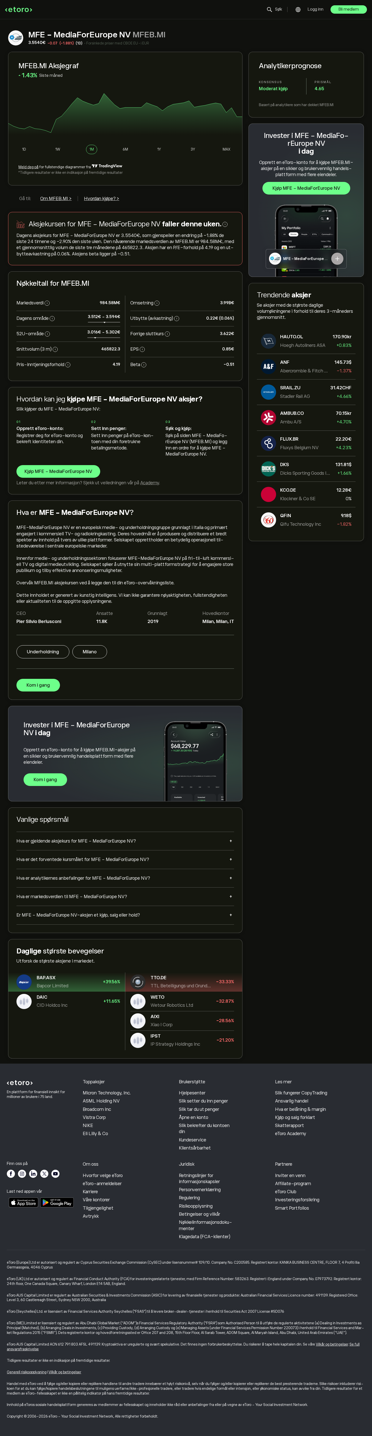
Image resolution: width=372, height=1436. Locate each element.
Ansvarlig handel (291, 1101)
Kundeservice (192, 1139)
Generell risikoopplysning (27, 1372)
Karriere (90, 1191)
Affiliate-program (293, 1183)
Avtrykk (91, 1216)
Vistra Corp (94, 1117)
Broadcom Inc (97, 1109)
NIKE (88, 1125)
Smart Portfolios (292, 1208)
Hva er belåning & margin (300, 1109)
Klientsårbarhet (195, 1148)
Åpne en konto (193, 1117)
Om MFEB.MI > (56, 198)
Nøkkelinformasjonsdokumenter (205, 1225)
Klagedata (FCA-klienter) (204, 1236)
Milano (90, 651)
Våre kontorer (96, 1199)
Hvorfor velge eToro (103, 1175)
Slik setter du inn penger (203, 1101)
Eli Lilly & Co (95, 1133)
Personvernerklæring (200, 1189)
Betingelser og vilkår (199, 1214)
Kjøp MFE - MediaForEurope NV (306, 188)
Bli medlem (349, 9)
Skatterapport (289, 1125)
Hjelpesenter (192, 1092)
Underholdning (43, 651)
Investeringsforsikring (297, 1199)
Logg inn (315, 9)
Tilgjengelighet (98, 1208)
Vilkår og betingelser (332, 1344)
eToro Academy (290, 1133)
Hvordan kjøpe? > (101, 198)
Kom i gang (38, 685)
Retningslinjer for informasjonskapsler (199, 1178)
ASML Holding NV (101, 1101)
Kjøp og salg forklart (295, 1117)
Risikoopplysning (196, 1206)
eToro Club (285, 1191)
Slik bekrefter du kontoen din (204, 1128)
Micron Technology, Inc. (107, 1092)
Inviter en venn (290, 1175)
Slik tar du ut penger (199, 1109)
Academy (149, 482)
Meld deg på (28, 167)
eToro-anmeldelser (102, 1183)
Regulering (189, 1197)
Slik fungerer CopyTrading (301, 1092)
